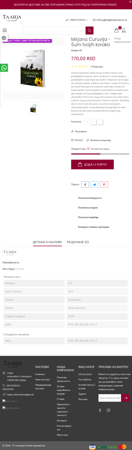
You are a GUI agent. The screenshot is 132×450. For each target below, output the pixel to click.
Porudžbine (85, 379)
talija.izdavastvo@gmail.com (23, 394)
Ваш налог (87, 367)
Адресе (82, 394)
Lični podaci (85, 374)
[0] (116, 30)
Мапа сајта (62, 435)
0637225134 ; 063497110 (12, 387)
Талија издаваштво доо (122, 40)
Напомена (9, 262)
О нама (60, 399)
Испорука (62, 420)
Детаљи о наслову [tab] (47, 242)
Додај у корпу (95, 165)
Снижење (40, 374)
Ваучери (83, 399)
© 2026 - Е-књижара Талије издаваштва (24, 445)
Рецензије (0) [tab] (78, 242)
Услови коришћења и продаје (63, 390)
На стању (9, 269)
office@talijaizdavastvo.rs (111, 20)
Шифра (75, 50)
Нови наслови (42, 379)
